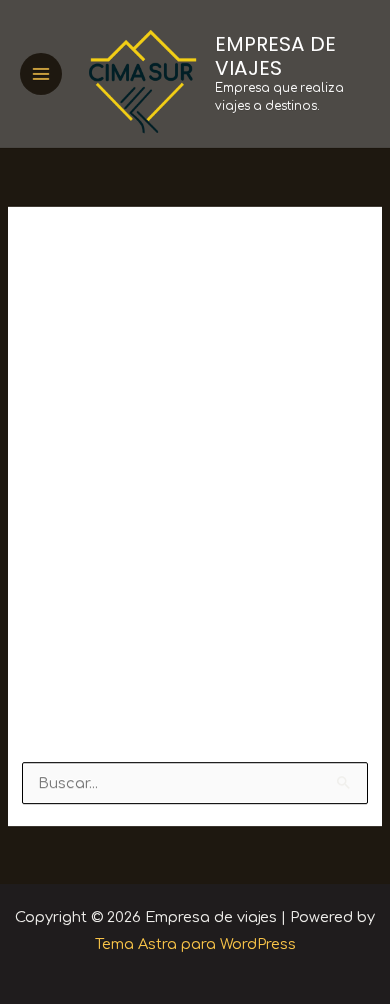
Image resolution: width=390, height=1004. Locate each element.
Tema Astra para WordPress (195, 944)
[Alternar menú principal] (41, 74)
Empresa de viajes (275, 56)
